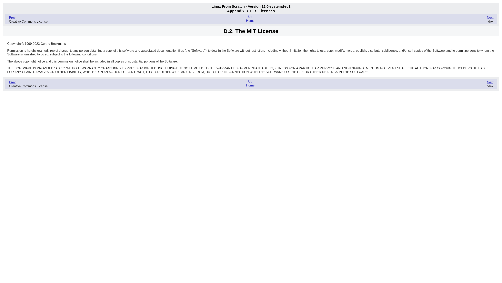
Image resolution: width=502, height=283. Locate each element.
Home (250, 20)
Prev (12, 17)
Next (490, 17)
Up (250, 16)
